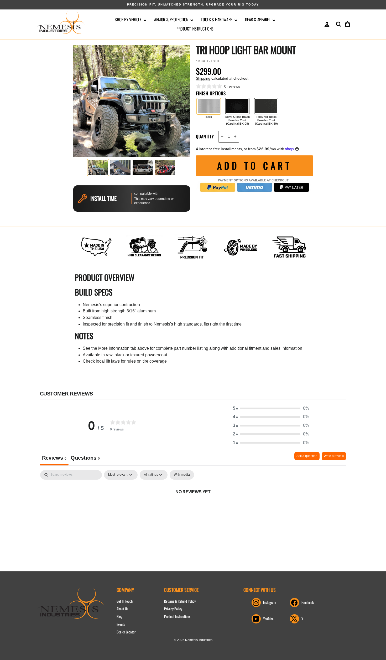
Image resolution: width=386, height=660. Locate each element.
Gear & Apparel (258, 19)
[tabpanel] (193, 509)
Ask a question (306, 456)
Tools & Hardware (217, 19)
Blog (119, 616)
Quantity (205, 136)
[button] (271, 408)
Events (121, 624)
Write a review (334, 456)
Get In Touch (125, 601)
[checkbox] (182, 475)
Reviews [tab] (54, 458)
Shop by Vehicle (128, 19)
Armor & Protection (171, 19)
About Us (122, 608)
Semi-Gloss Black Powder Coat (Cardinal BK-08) (237, 106)
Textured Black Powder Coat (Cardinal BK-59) (266, 106)
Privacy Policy (173, 608)
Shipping (203, 78)
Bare (209, 106)
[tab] (85, 458)
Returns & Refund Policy (180, 601)
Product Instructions (194, 29)
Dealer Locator (126, 631)
